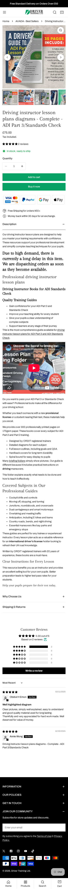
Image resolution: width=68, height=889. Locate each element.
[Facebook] (11, 851)
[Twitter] (3, 851)
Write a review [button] (34, 670)
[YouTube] (25, 851)
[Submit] (61, 827)
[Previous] (7, 57)
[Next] (60, 57)
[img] (9, 692)
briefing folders (17, 460)
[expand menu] (4, 12)
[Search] (54, 12)
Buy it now (34, 186)
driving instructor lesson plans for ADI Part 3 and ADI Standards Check (33, 334)
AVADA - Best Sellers (27, 21)
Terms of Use (44, 836)
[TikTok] (32, 851)
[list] (34, 56)
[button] (62, 12)
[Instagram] (18, 851)
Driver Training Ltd (20, 871)
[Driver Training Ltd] (34, 12)
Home (5, 21)
